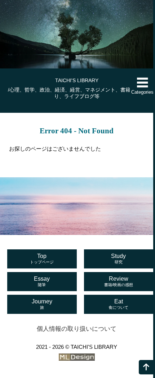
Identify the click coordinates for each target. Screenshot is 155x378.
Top (42, 258)
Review (118, 281)
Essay (42, 281)
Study (118, 258)
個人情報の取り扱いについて (76, 328)
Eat (118, 304)
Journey (42, 304)
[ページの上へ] (146, 367)
